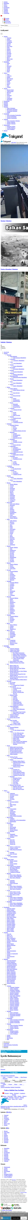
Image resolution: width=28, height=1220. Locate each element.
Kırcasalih (15, 421)
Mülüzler (12, 513)
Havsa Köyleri (16, 395)
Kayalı (11, 491)
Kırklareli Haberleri (11, 963)
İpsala (11, 397)
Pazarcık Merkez (14, 598)
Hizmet (8, 942)
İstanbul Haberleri (11, 966)
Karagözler (12, 575)
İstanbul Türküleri (14, 993)
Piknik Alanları (13, 861)
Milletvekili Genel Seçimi (16, 747)
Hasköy (9, 49)
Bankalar (12, 831)
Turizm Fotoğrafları (11, 116)
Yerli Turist (16, 721)
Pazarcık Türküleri (14, 1004)
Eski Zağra (9, 46)
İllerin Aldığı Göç (14, 665)
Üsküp (14, 429)
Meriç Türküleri (14, 1008)
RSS (8, 1039)
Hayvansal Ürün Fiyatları (19, 712)
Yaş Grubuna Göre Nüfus (16, 661)
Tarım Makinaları (14, 706)
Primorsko (12, 495)
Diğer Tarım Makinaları (19, 709)
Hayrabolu (12, 367)
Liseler (11, 810)
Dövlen (12, 588)
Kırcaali (9, 52)
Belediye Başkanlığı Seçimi (16, 748)
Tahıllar (15, 696)
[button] (2, 1218)
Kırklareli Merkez (14, 425)
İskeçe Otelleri (10, 928)
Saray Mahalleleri (17, 383)
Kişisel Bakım (10, 943)
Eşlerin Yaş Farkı (17, 771)
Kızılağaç (12, 577)
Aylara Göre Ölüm (17, 734)
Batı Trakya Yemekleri (15, 889)
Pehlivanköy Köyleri (18, 454)
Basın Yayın (10, 936)
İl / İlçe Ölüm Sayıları (18, 733)
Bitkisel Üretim (13, 695)
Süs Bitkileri (16, 700)
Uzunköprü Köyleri (18, 422)
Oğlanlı (12, 494)
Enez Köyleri (16, 393)
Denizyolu (12, 842)
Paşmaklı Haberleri (11, 976)
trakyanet (14, 1179)
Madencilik (12, 828)
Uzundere (12, 595)
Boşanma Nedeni (17, 778)
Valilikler (12, 818)
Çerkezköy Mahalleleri (18, 360)
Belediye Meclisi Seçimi (16, 750)
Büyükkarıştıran (17, 449)
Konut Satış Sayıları (15, 717)
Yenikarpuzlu (16, 400)
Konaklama (6, 7)
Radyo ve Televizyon (15, 846)
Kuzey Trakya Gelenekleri (16, 898)
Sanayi (11, 824)
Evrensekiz (16, 450)
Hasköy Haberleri (11, 972)
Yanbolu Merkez (14, 616)
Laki (11, 534)
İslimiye (9, 50)
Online (8, 112)
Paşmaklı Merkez (14, 582)
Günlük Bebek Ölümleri (19, 735)
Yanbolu (9, 56)
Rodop (8, 60)
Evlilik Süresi (16, 779)
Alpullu (15, 433)
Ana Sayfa (6, 352)
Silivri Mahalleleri (17, 481)
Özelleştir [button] (24, 1218)
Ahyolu (12, 485)
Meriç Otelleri (10, 929)
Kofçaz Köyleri (17, 445)
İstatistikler (6, 3)
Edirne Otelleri (10, 910)
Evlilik (11, 768)
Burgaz (8, 45)
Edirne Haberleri (11, 962)
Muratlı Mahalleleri (17, 380)
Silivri (11, 480)
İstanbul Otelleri (11, 914)
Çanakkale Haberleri (12, 965)
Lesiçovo (12, 605)
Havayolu (12, 841)
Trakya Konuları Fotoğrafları (14, 115)
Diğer (8, 71)
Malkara (12, 373)
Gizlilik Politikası (11, 128)
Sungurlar (12, 497)
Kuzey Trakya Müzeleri (16, 876)
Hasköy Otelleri (11, 920)
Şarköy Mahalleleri (17, 385)
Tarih (8, 74)
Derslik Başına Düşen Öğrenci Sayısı (18, 766)
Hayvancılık (13, 686)
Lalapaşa (12, 408)
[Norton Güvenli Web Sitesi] (16, 1206)
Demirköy (12, 439)
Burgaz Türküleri (14, 994)
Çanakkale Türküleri (15, 991)
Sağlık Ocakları (14, 835)
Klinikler (12, 837)
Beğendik (15, 404)
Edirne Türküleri (14, 988)
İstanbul (9, 43)
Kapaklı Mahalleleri (18, 371)
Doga (8, 94)
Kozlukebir (12, 641)
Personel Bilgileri (14, 727)
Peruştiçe (12, 537)
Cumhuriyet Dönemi (15, 872)
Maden (11, 592)
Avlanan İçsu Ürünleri (18, 685)
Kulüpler (12, 852)
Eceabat (12, 467)
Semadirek (12, 636)
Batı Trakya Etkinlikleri (15, 906)
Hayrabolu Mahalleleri (18, 369)
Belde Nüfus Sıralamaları (19, 654)
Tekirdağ (9, 38)
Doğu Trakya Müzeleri (15, 875)
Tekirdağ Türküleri (14, 987)
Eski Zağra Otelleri (11, 917)
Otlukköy (12, 606)
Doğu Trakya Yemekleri (16, 886)
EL (10, 1112)
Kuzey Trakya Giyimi (15, 893)
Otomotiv (9, 948)
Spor (8, 85)
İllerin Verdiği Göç (14, 667)
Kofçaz (12, 443)
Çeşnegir (12, 523)
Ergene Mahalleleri (17, 366)
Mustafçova (13, 629)
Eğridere (12, 574)
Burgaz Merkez (14, 484)
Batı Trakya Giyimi (14, 894)
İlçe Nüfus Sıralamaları (18, 653)
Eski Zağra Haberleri (12, 969)
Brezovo (12, 522)
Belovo (12, 601)
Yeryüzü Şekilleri (14, 802)
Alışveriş (9, 934)
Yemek (8, 955)
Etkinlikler (9, 99)
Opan (11, 515)
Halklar (12, 797)
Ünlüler (9, 87)
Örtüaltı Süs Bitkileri (18, 705)
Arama (2, 25)
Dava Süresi (16, 780)
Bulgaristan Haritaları (12, 109)
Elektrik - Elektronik (12, 941)
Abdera (12, 626)
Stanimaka (12, 544)
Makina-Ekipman (11, 945)
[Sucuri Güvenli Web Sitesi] (16, 1209)
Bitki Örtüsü (13, 804)
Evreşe (14, 471)
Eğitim (8, 77)
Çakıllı (14, 461)
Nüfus (8, 63)
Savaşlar (12, 796)
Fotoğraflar (6, 13)
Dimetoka (12, 633)
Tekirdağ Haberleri (11, 960)
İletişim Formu (23, 1192)
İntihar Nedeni (16, 740)
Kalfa (11, 527)
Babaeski (12, 432)
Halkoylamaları (14, 754)
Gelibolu (12, 470)
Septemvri (12, 610)
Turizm (5, 6)
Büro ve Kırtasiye (11, 938)
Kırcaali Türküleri (14, 1001)
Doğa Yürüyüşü (14, 883)
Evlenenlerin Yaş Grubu (19, 773)
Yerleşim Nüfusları (14, 648)
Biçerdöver (16, 707)
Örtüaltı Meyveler (17, 703)
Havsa (11, 394)
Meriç (11, 411)
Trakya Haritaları (11, 108)
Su (10, 803)
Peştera (11, 608)
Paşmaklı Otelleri (11, 924)
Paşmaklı (9, 53)
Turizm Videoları (11, 122)
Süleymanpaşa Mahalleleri (19, 357)
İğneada (15, 440)
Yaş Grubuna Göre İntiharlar (20, 741)
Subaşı (14, 414)
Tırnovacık (12, 499)
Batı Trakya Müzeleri (15, 877)
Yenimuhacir (16, 405)
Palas (11, 594)
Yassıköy (12, 644)
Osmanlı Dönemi (14, 870)
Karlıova (12, 530)
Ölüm (11, 731)
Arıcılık (15, 689)
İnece (14, 426)
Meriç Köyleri (16, 415)
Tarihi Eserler (10, 91)
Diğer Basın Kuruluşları (16, 849)
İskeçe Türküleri (14, 1007)
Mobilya (9, 946)
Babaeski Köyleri (17, 437)
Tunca (11, 622)
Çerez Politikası (11, 129)
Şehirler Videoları (11, 123)
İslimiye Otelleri (11, 921)
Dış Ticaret (12, 682)
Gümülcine (12, 640)
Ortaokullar (13, 811)
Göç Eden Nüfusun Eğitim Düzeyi (18, 679)
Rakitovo (12, 609)
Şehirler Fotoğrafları (12, 118)
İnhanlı (11, 627)
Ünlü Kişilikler (13, 856)
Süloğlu (12, 416)
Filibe (8, 47)
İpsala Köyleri (16, 401)
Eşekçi (11, 508)
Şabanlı (12, 612)
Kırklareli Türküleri (15, 990)
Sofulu (11, 637)
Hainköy (12, 509)
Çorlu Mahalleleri (17, 363)
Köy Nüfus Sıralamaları (19, 657)
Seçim (8, 70)
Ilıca (11, 589)
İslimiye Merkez (14, 564)
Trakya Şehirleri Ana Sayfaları (14, 1090)
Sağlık (8, 68)
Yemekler (9, 95)
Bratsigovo (12, 602)
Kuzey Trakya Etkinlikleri (16, 904)
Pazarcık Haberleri (11, 977)
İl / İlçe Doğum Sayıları (19, 730)
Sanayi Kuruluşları (11, 950)
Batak (11, 599)
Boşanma (12, 776)
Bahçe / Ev (9, 935)
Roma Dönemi (13, 869)
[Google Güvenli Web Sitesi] (6, 1206)
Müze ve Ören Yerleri (15, 724)
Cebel (11, 572)
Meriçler (12, 556)
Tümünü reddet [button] (15, 1218)
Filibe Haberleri (11, 970)
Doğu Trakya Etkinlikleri (16, 903)
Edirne (8, 39)
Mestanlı (12, 579)
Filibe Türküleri (14, 997)
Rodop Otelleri (10, 931)
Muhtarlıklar (13, 821)
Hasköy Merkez (14, 547)
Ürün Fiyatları (13, 710)
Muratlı (12, 378)
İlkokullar (12, 813)
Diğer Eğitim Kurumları (16, 816)
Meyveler (15, 699)
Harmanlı (12, 551)
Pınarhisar (12, 456)
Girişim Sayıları (14, 716)
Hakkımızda (7, 125)
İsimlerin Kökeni (14, 794)
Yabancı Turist (16, 723)
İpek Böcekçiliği (17, 690)
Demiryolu (12, 844)
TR (7, 1112)
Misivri (11, 492)
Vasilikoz (12, 501)
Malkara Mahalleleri (18, 374)
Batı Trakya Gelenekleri (16, 900)
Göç (8, 64)
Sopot (11, 543)
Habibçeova (13, 550)
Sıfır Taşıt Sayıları (17, 787)
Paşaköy (12, 620)
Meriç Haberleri (11, 981)
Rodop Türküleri (14, 1010)
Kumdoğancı (13, 512)
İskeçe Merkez (13, 624)
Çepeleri (12, 584)
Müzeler (9, 92)
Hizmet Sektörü (14, 830)
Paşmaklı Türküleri (14, 1002)
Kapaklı (12, 370)
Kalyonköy (12, 529)
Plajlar (11, 862)
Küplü (14, 412)
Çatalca (12, 477)
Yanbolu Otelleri (11, 927)
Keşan (11, 402)
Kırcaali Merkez (14, 571)
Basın (8, 84)
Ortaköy (12, 558)
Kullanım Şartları (11, 126)
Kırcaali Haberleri (11, 974)
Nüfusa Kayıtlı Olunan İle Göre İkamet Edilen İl (18, 674)
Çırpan (11, 506)
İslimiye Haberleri (11, 973)
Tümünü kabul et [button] (6, 1218)
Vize (11, 460)
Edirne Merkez (13, 388)
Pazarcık (9, 54)
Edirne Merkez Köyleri (18, 390)
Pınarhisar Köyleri (17, 459)
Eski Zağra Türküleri (15, 995)
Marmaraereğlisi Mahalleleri (20, 377)
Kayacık (12, 554)
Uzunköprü (13, 419)
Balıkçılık (12, 683)
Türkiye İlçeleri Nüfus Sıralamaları (18, 659)
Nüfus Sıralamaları (14, 651)
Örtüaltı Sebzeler (17, 702)
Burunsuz (12, 505)
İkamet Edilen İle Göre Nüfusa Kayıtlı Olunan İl (17, 669)
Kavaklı (15, 428)
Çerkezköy (12, 359)
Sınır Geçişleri (13, 720)
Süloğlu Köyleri (17, 418)
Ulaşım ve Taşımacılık (12, 953)
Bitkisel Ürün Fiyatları (18, 713)
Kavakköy (15, 473)
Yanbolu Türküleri (14, 1005)
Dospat (11, 586)
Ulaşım (8, 83)
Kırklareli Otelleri (11, 911)
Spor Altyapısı (13, 854)
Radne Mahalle (13, 518)
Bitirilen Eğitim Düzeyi (18, 761)
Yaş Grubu (15, 783)
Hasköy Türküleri (14, 998)
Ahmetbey (15, 447)
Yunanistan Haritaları (12, 111)
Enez (11, 391)
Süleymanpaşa (13, 356)
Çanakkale (9, 42)
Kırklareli (9, 40)
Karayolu (12, 839)
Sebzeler (15, 698)
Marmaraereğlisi (14, 376)
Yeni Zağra (12, 568)
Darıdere (12, 585)
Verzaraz (12, 567)
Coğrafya (9, 76)
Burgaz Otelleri (10, 915)
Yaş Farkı (15, 782)
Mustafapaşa (13, 557)
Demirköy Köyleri (17, 442)
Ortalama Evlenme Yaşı (19, 775)
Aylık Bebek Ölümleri (18, 737)
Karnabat (12, 489)
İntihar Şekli (16, 738)
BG (7, 1128)
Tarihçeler (12, 793)
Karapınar (12, 488)
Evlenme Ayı (16, 769)
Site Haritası (10, 1038)
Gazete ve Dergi (14, 848)
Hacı (11, 525)
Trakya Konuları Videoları (13, 120)
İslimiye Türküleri (14, 1000)
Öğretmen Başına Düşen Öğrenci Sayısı (19, 763)
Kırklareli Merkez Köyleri (19, 430)
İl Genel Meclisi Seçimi (15, 751)
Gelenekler (9, 98)
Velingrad (12, 613)
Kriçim (11, 532)
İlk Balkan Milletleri (15, 868)
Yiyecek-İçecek (10, 956)
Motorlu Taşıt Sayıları (15, 785)
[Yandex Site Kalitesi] (6, 1210)
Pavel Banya (13, 516)
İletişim (5, 130)
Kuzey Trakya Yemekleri (16, 887)
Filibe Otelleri (10, 918)
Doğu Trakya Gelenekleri (16, 897)
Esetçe (14, 398)
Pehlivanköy (13, 453)
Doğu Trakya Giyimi (15, 891)
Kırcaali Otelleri (11, 922)
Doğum (12, 728)
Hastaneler (12, 834)
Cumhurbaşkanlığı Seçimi (16, 752)
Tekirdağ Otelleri (11, 908)
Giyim (8, 97)
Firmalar (6, 9)
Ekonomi (9, 66)
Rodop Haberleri (11, 983)
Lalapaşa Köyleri (17, 409)
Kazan (11, 565)
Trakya (5, 4)
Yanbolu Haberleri (11, 979)
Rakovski (12, 539)
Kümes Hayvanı (17, 688)
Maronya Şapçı (13, 643)
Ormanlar (12, 880)
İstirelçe (12, 603)
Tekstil (8, 952)
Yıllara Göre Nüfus (14, 650)
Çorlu (11, 362)
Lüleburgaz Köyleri (18, 452)
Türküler (6, 10)
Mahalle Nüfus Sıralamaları (20, 655)
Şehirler (6, 2)
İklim (11, 806)
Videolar (6, 119)
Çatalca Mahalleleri (18, 478)
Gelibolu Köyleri (17, 474)
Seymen (12, 560)
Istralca (11, 617)
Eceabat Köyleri (17, 468)
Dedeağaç (12, 631)
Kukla (11, 533)
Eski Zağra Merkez (14, 504)
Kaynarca (15, 457)
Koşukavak (13, 578)
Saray (11, 381)
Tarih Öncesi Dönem (15, 866)
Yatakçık (12, 561)
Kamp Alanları (13, 863)
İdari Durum (10, 78)
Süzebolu (12, 498)
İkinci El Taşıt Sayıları (18, 789)
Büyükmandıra (16, 435)
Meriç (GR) (10, 59)
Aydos (11, 487)
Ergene (11, 364)
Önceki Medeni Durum (18, 772)
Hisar (11, 526)
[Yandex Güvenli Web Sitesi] (6, 1209)
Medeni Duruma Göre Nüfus (17, 662)
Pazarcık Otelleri (11, 925)
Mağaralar (12, 882)
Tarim (11, 825)
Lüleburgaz (13, 446)
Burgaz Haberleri (11, 967)
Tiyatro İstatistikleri (17, 758)
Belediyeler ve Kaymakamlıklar (18, 820)
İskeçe (8, 57)
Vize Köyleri (16, 464)
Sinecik (12, 541)
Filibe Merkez (13, 520)
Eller (11, 549)
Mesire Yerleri (10, 90)
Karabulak (12, 591)
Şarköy (11, 384)
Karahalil (15, 436)
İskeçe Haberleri (11, 980)
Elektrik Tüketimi (14, 714)
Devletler (12, 799)
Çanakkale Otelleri (11, 913)
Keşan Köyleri (16, 407)
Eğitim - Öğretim (11, 939)
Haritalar (6, 11)
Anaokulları (13, 814)
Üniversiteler (13, 809)
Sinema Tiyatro (13, 757)
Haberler (6, 104)
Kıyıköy (15, 463)
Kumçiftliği (13, 634)
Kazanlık (12, 511)
